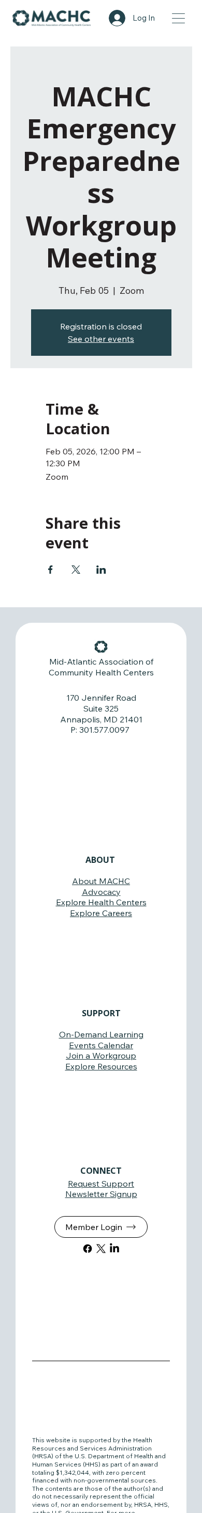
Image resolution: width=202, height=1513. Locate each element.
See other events (101, 339)
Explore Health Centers (101, 902)
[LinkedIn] (114, 1248)
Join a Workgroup (101, 1055)
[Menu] (179, 18)
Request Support (101, 1183)
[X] (101, 1248)
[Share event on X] (76, 569)
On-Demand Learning (101, 1034)
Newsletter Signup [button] (101, 1194)
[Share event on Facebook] (50, 569)
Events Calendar (101, 1045)
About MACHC (101, 881)
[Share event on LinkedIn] (101, 569)
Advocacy (101, 892)
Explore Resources (101, 1066)
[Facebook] (87, 1248)
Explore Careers (101, 913)
